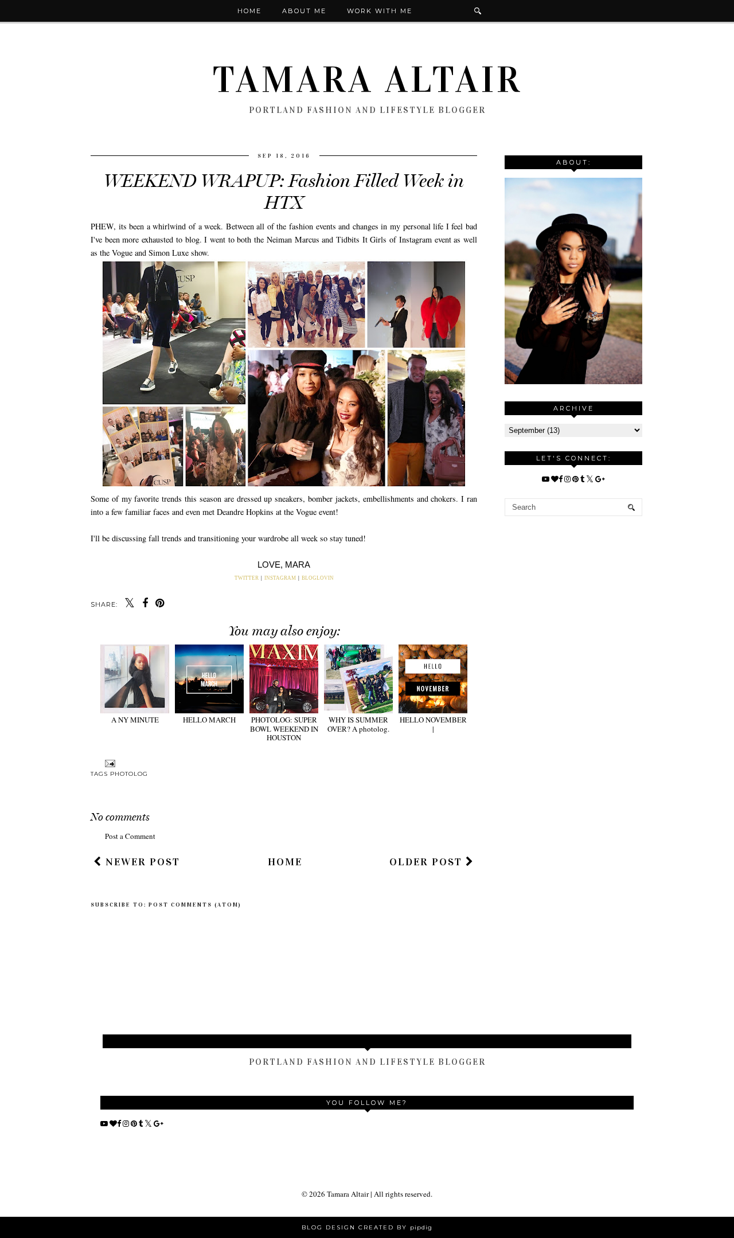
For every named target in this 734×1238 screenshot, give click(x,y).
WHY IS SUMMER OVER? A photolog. (358, 723)
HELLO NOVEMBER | (433, 723)
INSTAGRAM (280, 578)
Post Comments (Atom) (195, 904)
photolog (129, 774)
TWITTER (247, 578)
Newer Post (141, 862)
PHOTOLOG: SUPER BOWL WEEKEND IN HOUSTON (284, 728)
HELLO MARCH (209, 719)
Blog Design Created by (367, 1227)
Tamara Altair (367, 79)
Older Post (427, 862)
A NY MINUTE (135, 719)
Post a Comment (130, 836)
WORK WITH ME (379, 11)
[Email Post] (108, 763)
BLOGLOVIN (318, 578)
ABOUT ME (304, 11)
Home (249, 11)
